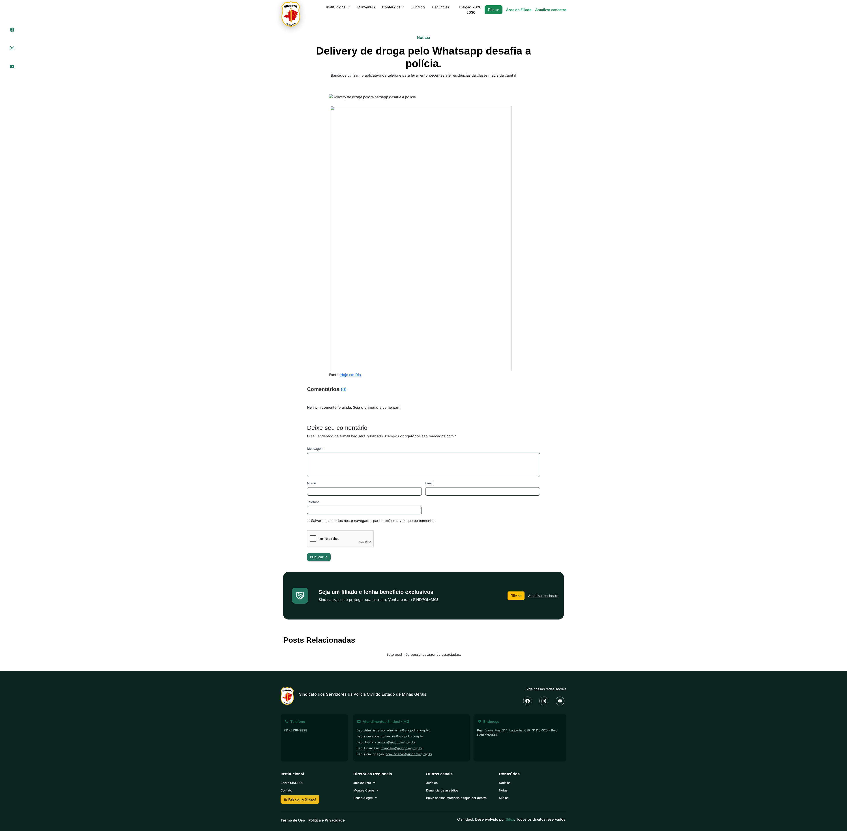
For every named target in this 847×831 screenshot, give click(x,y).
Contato (286, 790)
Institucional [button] (336, 7)
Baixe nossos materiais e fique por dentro (456, 798)
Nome (311, 483)
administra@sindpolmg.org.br (407, 730)
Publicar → (319, 557)
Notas (503, 790)
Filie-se (493, 9)
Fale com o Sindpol (301, 799)
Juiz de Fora (362, 783)
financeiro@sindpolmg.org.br (401, 748)
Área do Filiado (519, 10)
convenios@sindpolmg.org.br (402, 736)
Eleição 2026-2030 (471, 10)
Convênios (366, 7)
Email (429, 483)
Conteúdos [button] (391, 7)
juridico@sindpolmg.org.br (396, 742)
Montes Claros (364, 790)
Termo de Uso (293, 820)
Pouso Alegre (363, 798)
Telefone (313, 502)
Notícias (505, 783)
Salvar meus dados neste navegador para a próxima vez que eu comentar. (373, 520)
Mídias (504, 798)
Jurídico (418, 7)
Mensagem (315, 448)
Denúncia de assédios (442, 790)
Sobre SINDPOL (292, 783)
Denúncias (440, 7)
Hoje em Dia (350, 374)
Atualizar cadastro (550, 10)
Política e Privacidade (326, 820)
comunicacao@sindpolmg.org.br (409, 754)
